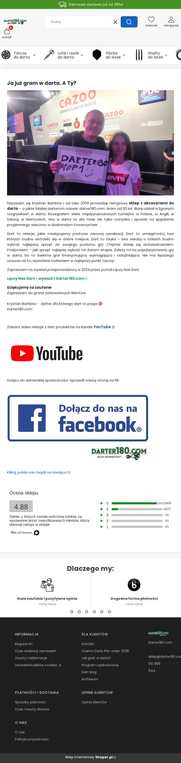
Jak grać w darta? (96, 658)
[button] (129, 21)
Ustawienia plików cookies (36, 665)
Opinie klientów (94, 702)
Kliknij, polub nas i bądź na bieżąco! (37, 472)
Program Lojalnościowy (100, 665)
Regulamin (24, 644)
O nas (20, 732)
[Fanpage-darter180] (77, 463)
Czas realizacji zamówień (35, 651)
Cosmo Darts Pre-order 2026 (105, 651)
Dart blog (89, 672)
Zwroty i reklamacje (31, 658)
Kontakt (88, 644)
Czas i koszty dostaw (32, 709)
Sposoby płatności (30, 702)
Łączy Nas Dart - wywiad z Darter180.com (45, 278)
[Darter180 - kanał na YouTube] (46, 371)
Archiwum (90, 679)
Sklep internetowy (89, 757)
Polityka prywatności (32, 739)
